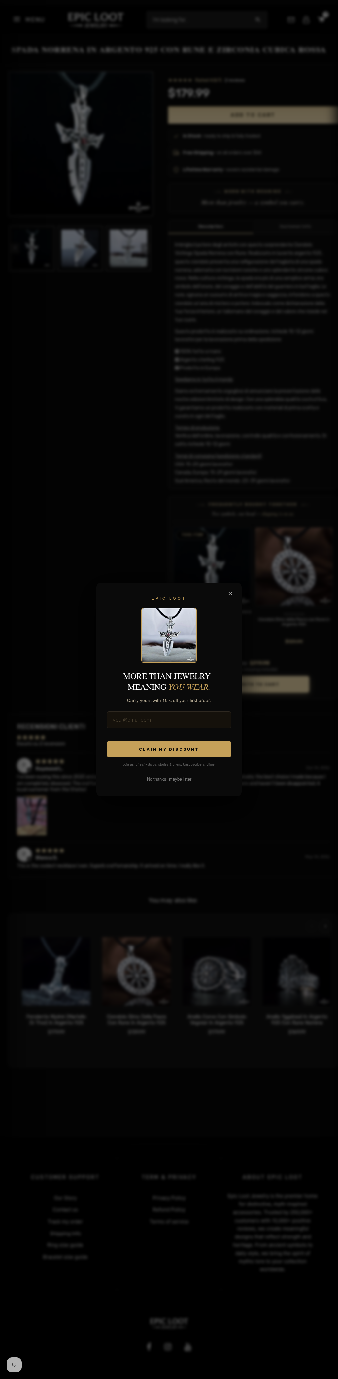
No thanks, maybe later (169, 779)
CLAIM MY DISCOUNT (169, 749)
